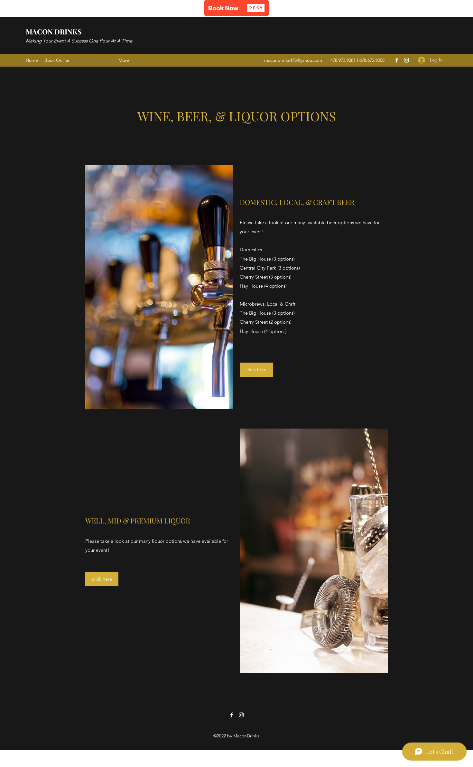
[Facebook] (397, 60)
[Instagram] (406, 60)
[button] (236, 8)
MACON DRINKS (54, 31)
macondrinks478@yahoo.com (293, 60)
